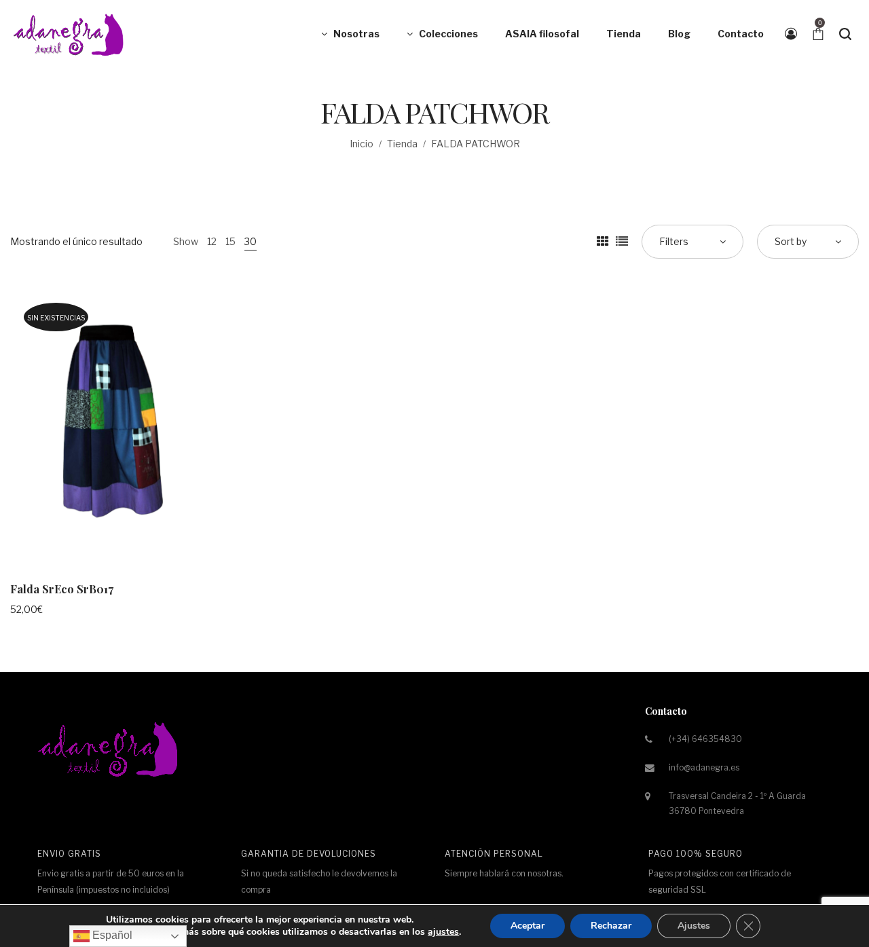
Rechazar (611, 925)
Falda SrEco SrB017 (61, 589)
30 (250, 241)
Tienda (402, 143)
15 (230, 241)
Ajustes (694, 925)
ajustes (443, 932)
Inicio (361, 143)
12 (212, 241)
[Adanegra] (71, 34)
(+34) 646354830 (705, 739)
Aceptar (527, 925)
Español (111, 935)
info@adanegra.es (704, 767)
